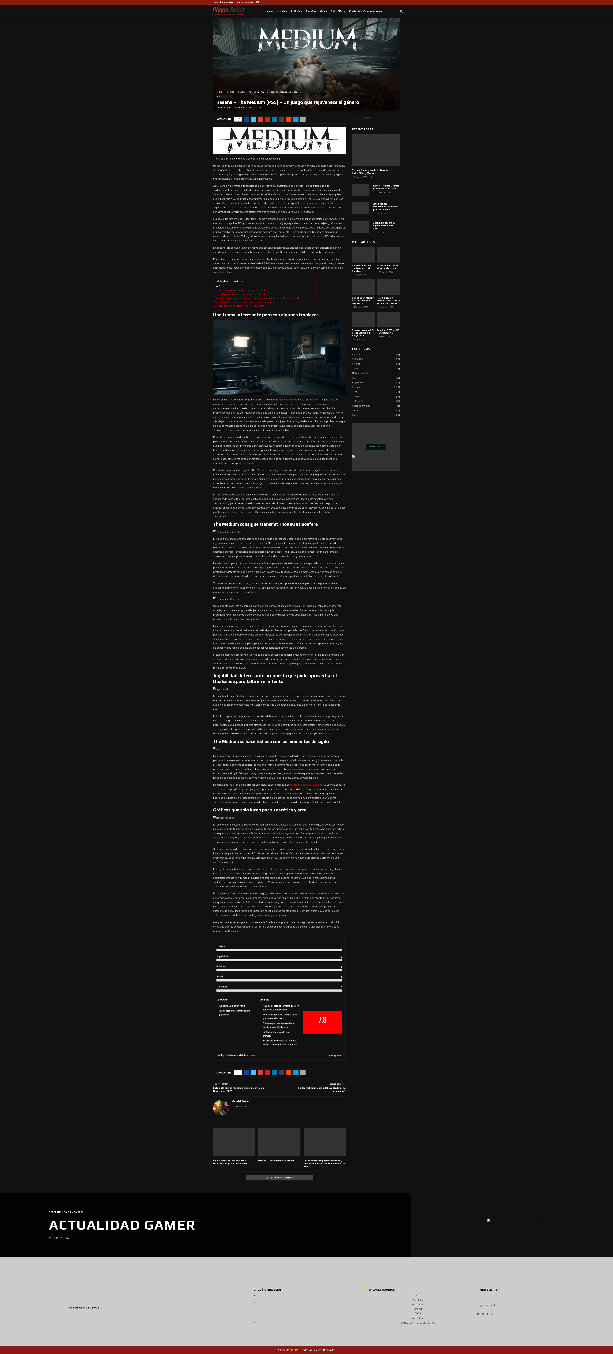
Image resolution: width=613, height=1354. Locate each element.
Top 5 (355, 410)
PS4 (357, 396)
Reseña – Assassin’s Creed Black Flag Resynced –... (363, 333)
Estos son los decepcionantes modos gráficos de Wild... (385, 206)
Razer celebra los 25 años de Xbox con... (387, 267)
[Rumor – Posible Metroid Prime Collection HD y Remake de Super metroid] (360, 190)
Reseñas (311, 11)
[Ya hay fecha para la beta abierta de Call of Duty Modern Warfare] (376, 150)
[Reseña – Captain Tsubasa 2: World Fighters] (363, 254)
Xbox (354, 415)
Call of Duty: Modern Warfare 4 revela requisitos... (363, 300)
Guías (323, 11)
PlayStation (358, 382)
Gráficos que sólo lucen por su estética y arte (240, 305)
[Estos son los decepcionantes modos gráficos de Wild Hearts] (360, 208)
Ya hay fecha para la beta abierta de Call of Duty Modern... (374, 172)
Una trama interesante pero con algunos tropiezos (242, 290)
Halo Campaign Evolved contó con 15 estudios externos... (388, 300)
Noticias (282, 11)
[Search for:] (376, 117)
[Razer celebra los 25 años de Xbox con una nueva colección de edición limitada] (388, 254)
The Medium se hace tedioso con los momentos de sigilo (246, 301)
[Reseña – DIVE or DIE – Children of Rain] (388, 319)
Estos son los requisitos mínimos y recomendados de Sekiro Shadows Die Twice (324, 1163)
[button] (401, 11)
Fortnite (356, 363)
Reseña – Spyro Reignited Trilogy (276, 1160)
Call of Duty (338, 11)
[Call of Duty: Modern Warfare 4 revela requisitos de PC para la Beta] (363, 287)
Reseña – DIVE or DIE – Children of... (388, 331)
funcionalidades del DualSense (307, 784)
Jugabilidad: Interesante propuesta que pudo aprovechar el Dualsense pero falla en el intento (265, 297)
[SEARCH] (396, 118)
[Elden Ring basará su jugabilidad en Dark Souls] (360, 227)
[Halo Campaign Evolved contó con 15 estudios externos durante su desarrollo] (388, 287)
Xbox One (360, 401)
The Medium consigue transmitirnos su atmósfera (242, 294)
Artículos (296, 11)
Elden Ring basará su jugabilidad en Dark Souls (383, 225)
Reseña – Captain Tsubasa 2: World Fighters (361, 268)
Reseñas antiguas (361, 405)
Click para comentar (279, 1177)
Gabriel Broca (225, 107)
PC (353, 377)
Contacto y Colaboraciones (365, 11)
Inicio (269, 11)
